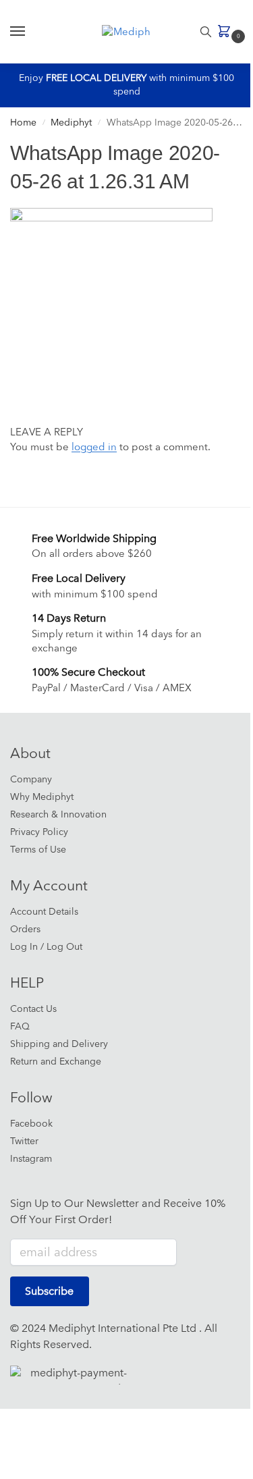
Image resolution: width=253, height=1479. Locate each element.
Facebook (31, 1123)
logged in (94, 447)
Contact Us (33, 1009)
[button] (227, 32)
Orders (25, 929)
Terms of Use (38, 849)
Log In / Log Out (46, 946)
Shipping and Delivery (59, 1044)
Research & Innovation (58, 814)
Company (31, 779)
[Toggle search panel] (206, 31)
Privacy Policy (39, 832)
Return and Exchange (55, 1061)
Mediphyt (71, 122)
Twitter (24, 1141)
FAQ (20, 1026)
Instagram (31, 1158)
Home (23, 122)
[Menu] (30, 32)
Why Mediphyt (42, 797)
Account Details (44, 911)
